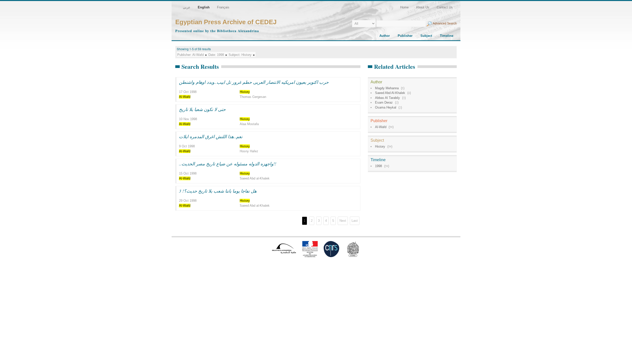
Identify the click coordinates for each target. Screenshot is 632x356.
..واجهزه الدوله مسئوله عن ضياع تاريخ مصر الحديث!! (227, 164)
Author (384, 36)
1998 (378, 166)
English (204, 7)
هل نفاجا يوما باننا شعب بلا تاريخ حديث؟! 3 (218, 191)
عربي (186, 7)
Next (342, 220)
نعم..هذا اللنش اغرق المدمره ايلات (210, 136)
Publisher (405, 36)
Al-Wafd (380, 127)
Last (355, 220)
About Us (422, 7)
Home (404, 7)
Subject (426, 36)
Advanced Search (445, 23)
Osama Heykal (385, 107)
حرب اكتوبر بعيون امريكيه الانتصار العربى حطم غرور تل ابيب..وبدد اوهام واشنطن (254, 82)
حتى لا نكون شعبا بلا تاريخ (202, 109)
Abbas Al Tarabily (387, 98)
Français (223, 7)
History (380, 146)
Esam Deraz (384, 102)
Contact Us (445, 7)
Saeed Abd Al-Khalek (390, 93)
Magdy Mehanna (387, 88)
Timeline (446, 36)
